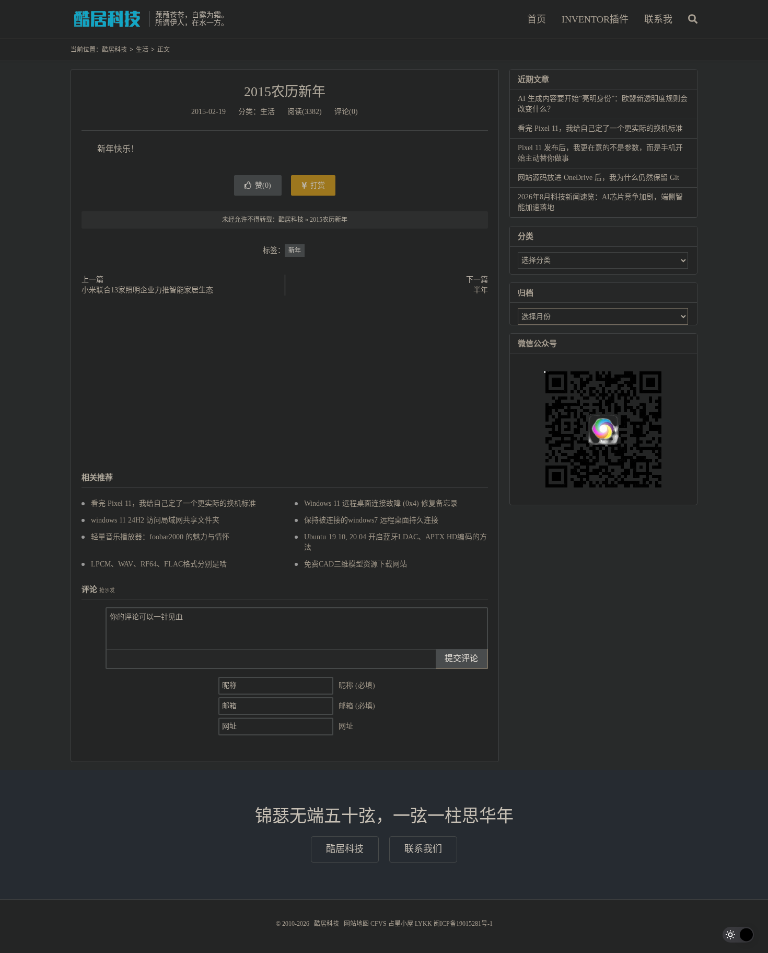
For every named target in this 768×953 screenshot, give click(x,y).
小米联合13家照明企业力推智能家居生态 (147, 290)
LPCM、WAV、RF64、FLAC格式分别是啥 (159, 564)
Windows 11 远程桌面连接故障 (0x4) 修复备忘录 (381, 503)
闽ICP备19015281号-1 (463, 923)
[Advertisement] (285, 384)
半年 (480, 290)
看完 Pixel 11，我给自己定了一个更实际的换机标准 (173, 503)
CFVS (378, 923)
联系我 (658, 19)
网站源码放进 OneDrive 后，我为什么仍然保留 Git (598, 177)
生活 (142, 49)
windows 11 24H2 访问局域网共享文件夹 (155, 520)
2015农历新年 (284, 91)
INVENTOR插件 (595, 19)
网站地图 (356, 923)
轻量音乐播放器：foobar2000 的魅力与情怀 (160, 537)
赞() (263, 185)
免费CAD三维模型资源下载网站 (355, 564)
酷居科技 (107, 18)
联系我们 (423, 849)
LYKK (423, 923)
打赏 (316, 185)
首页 (536, 19)
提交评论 (461, 658)
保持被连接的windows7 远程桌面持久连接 (371, 520)
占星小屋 (400, 923)
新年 (294, 250)
